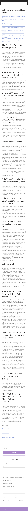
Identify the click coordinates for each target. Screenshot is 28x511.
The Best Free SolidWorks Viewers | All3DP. (11, 15)
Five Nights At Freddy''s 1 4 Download (12, 492)
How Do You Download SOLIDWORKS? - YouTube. (12, 38)
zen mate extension (8, 483)
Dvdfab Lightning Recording (8, 437)
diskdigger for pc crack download (11, 463)
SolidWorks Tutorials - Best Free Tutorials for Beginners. (13, 26)
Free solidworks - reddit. (7, 24)
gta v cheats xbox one (8, 486)
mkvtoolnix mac (7, 474)
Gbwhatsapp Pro (6, 428)
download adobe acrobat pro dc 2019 (12, 494)
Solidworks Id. (5, 31)
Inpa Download (5, 433)
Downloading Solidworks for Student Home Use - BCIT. (13, 30)
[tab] (7, 4)
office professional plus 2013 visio (11, 497)
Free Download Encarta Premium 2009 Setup (14, 500)
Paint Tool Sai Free (6, 442)
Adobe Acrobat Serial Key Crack (10, 489)
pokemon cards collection (9, 466)
